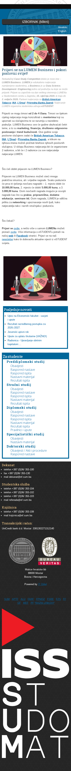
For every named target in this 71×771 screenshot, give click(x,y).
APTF (15, 599)
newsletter (7, 239)
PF (32, 602)
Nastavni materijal (22, 377)
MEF (25, 602)
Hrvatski (62, 27)
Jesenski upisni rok (18, 332)
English (62, 31)
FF (64, 599)
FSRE (50, 599)
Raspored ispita (20, 373)
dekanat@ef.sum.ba (20, 476)
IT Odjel (42, 584)
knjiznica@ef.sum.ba (20, 515)
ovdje (17, 228)
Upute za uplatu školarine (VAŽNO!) (27, 336)
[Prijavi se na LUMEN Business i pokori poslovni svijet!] (35, 298)
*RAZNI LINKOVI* (45, 602)
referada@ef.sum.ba (20, 500)
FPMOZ (40, 599)
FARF (31, 599)
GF (19, 602)
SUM (7, 599)
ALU (23, 599)
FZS (58, 599)
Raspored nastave (22, 370)
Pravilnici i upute (21, 430)
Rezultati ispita (20, 380)
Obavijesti (16, 366)
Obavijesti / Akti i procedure (28, 450)
